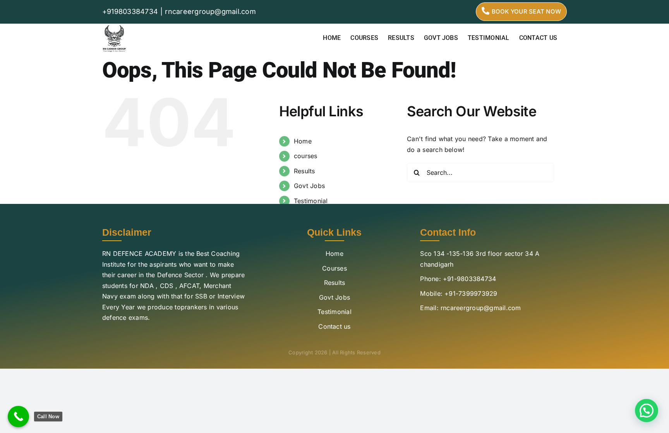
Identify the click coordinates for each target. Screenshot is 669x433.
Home (303, 141)
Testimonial (311, 201)
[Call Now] (18, 416)
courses (305, 156)
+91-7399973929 (470, 293)
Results (304, 171)
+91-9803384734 (469, 279)
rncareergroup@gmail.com (210, 11)
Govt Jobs (309, 186)
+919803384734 (130, 11)
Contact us (334, 326)
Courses (334, 268)
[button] (646, 410)
